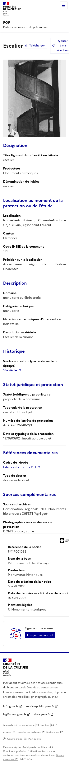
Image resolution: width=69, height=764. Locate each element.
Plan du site (34, 739)
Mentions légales (12, 747)
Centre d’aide (14, 739)
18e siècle (10, 370)
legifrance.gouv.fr (14, 715)
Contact (45, 725)
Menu (63, 5)
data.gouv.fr (42, 715)
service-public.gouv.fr (40, 706)
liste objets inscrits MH (19, 467)
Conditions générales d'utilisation (21, 751)
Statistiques (52, 732)
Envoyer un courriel (40, 635)
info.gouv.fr (10, 706)
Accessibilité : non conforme (18, 725)
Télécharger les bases (28, 732)
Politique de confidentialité (38, 747)
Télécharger (37, 46)
